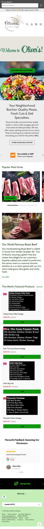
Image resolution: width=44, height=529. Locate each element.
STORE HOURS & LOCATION (9, 518)
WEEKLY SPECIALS (22, 516)
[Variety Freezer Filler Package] (22, 301)
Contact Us (20, 519)
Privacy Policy (5, 521)
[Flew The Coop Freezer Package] (22, 336)
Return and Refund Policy (8, 519)
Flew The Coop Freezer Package (14, 349)
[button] (40, 5)
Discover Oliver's (12, 514)
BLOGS (21, 518)
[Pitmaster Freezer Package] (22, 405)
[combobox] (20, 5)
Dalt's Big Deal (8, 383)
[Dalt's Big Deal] (22, 370)
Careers (27, 518)
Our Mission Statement (25, 514)
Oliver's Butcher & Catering (13, 511)
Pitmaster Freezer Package (12, 418)
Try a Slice (5, 277)
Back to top (21, 494)
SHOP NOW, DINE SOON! (22, 79)
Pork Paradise (10, 198)
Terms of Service (29, 519)
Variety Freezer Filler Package (13, 314)
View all (39, 287)
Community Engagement (8, 516)
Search (4, 514)
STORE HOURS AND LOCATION (22, 142)
